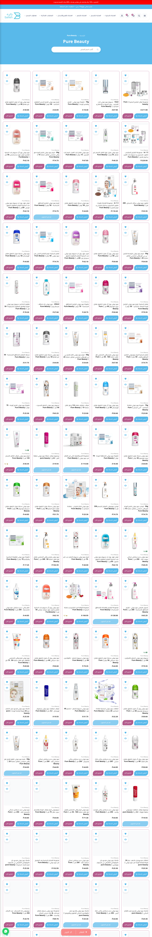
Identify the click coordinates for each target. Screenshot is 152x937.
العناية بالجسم (96, 15)
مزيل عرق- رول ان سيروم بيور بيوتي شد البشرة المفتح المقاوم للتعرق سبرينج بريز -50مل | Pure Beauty (76, 256)
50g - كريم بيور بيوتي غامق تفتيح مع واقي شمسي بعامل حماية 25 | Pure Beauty (17, 761)
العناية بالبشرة (110, 15)
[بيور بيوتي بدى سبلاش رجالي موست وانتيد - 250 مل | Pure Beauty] (106, 793)
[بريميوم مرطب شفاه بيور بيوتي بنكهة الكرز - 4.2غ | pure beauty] (46, 439)
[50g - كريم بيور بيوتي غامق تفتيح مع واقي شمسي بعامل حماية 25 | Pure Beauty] (17, 742)
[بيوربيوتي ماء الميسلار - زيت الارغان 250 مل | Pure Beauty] (17, 894)
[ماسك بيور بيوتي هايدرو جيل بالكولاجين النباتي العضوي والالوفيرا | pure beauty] (76, 894)
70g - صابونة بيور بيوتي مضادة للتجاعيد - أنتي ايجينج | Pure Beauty (137, 407)
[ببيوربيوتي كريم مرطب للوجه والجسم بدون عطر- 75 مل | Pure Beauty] (46, 793)
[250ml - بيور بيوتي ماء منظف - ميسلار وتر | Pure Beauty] (46, 287)
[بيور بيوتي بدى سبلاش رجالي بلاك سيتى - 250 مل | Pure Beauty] (106, 742)
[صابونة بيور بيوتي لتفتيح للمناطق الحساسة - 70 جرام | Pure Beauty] (76, 287)
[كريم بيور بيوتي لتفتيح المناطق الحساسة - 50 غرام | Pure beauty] (46, 186)
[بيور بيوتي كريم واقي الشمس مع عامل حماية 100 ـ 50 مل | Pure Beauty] (106, 338)
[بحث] (139, 15)
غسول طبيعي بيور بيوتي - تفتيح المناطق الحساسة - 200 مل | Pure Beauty (135, 610)
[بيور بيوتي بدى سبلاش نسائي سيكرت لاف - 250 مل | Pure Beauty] (76, 843)
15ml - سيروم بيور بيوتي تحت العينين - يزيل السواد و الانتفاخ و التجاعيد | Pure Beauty (107, 104)
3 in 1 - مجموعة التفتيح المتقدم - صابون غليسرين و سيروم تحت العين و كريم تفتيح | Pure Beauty (136, 155)
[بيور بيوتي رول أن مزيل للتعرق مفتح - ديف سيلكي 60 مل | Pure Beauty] (46, 641)
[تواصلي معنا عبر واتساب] (5, 931)
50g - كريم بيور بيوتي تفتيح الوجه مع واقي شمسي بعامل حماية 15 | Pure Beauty (46, 155)
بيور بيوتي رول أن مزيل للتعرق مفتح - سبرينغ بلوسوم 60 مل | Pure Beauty (135, 711)
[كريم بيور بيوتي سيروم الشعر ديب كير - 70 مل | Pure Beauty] (76, 540)
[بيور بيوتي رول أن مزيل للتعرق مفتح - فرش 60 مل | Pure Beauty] (106, 236)
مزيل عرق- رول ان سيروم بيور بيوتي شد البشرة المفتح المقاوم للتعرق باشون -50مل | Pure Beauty (106, 559)
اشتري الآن (127, 116)
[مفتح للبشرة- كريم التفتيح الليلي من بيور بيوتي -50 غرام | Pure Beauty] (46, 236)
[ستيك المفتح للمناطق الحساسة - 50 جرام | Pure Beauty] (17, 338)
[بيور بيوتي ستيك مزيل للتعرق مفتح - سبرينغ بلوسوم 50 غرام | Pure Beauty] (17, 489)
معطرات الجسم (31, 15)
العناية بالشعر (81, 15)
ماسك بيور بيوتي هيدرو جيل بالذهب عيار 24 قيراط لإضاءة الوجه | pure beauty (17, 711)
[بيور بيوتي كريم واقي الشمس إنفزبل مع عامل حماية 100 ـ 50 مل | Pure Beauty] (76, 793)
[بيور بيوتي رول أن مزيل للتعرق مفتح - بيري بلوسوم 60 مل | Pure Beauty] (106, 287)
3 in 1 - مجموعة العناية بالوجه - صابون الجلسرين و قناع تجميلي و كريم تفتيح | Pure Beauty (107, 205)
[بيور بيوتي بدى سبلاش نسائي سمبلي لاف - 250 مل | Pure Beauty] (46, 742)
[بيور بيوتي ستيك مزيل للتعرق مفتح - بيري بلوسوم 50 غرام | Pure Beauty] (135, 439)
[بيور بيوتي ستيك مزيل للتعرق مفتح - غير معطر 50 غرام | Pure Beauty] (46, 338)
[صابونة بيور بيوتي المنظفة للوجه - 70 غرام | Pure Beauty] (106, 439)
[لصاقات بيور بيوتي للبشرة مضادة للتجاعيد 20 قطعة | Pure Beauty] (106, 691)
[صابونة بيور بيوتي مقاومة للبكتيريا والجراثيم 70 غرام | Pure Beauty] (17, 540)
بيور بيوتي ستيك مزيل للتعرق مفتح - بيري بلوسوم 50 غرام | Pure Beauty (135, 458)
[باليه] (12, 15)
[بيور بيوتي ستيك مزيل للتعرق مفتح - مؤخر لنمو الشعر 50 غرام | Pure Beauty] (46, 489)
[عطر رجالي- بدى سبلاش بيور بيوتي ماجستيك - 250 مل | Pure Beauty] (17, 590)
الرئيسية (82, 35)
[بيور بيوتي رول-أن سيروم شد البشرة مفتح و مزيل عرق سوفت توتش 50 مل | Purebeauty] (46, 590)
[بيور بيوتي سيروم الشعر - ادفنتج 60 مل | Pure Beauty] (76, 691)
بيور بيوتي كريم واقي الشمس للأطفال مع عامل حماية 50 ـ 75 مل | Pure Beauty (17, 660)
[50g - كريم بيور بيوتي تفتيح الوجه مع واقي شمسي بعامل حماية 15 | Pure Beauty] (46, 135)
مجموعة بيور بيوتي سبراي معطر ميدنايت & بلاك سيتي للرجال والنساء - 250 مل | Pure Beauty (47, 913)
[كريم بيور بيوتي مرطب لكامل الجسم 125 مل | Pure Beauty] (17, 439)
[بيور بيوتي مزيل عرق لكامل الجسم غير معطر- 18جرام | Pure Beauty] (106, 135)
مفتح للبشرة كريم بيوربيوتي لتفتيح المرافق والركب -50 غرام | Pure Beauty (136, 357)
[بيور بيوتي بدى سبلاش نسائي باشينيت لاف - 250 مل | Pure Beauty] (17, 793)
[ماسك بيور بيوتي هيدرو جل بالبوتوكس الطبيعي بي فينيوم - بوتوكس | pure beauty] (106, 843)
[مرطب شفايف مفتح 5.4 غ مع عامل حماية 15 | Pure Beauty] (76, 388)
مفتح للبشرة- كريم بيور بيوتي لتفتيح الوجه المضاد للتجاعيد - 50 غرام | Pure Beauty (135, 306)
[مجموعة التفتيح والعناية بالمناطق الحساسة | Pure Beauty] (106, 590)
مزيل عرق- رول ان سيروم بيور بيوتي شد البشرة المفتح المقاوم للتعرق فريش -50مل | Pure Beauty (17, 205)
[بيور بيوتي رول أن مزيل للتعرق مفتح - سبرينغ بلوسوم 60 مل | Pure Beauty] (135, 691)
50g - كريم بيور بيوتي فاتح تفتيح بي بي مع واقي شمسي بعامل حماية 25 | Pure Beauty (76, 357)
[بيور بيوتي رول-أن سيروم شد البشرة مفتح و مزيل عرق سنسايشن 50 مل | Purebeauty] (17, 135)
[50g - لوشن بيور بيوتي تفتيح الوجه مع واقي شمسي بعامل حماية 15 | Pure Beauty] (135, 489)
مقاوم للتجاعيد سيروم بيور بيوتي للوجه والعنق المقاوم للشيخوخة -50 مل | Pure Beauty (17, 306)
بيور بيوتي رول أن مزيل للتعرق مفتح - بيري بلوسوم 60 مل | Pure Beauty (105, 306)
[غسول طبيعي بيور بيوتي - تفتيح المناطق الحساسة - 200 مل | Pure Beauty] (135, 590)
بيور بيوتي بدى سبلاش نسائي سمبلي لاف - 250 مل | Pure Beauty (48, 761)
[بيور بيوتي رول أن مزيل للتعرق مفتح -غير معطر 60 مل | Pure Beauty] (17, 85)
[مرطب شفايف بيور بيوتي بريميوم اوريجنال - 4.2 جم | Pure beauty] (46, 691)
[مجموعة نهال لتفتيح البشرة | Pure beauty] (135, 85)
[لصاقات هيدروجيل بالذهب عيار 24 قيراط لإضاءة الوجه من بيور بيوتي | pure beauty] (135, 843)
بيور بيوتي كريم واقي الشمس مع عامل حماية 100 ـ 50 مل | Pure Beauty (107, 357)
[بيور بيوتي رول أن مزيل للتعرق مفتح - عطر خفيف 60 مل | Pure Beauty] (135, 742)
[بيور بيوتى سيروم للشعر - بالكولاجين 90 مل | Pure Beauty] (76, 641)
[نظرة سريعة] (125, 81)
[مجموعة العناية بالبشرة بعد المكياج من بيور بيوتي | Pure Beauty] (46, 843)
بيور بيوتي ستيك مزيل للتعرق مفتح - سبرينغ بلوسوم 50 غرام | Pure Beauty (17, 509)
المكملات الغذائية (47, 15)
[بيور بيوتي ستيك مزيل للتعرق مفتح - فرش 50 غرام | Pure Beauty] (76, 186)
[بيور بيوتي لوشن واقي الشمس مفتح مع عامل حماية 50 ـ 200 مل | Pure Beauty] (46, 540)
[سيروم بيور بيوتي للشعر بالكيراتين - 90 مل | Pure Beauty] (135, 641)
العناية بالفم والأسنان (65, 15)
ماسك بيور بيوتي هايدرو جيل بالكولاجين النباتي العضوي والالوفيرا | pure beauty (76, 913)
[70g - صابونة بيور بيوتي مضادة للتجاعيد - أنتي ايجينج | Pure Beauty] (135, 388)
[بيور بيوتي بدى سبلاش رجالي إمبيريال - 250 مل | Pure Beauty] (76, 742)
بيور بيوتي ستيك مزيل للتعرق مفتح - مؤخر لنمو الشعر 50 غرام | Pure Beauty (46, 509)
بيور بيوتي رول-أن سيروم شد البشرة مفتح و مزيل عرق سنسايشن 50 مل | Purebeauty (17, 155)
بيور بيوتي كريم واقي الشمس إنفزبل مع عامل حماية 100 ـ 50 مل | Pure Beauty (76, 812)
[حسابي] (122, 15)
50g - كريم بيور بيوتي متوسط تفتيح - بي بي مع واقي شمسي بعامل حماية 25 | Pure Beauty (135, 256)
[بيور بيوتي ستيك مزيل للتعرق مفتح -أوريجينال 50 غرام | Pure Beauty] (17, 236)
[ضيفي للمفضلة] (125, 75)
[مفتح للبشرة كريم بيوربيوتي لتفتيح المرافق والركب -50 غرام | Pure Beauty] (135, 338)
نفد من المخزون (46, 217)
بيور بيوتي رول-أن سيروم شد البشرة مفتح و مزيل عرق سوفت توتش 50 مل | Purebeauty (46, 610)
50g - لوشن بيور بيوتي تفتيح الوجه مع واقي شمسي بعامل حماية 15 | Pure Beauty (136, 509)
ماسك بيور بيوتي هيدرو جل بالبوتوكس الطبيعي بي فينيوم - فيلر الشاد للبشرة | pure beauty (17, 863)
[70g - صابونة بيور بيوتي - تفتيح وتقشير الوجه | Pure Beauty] (76, 85)
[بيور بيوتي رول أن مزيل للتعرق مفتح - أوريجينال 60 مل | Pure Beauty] (106, 388)
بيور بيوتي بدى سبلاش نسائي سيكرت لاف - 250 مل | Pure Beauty (78, 863)
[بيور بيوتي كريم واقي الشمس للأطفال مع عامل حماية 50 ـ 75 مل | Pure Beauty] (17, 641)
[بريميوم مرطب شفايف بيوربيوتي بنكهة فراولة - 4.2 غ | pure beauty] (135, 793)
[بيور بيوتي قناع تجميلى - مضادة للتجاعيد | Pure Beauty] (76, 489)
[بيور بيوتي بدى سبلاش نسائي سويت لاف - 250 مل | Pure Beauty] (135, 540)
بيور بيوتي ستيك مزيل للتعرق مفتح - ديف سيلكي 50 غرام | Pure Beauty (105, 660)
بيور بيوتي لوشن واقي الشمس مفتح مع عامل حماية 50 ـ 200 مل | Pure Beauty (46, 559)
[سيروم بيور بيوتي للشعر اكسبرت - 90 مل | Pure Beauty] (46, 388)
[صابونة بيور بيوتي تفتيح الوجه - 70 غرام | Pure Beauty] (17, 388)
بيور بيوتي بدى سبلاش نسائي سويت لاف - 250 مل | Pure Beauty (137, 559)
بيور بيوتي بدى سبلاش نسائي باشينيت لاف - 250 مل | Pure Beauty (19, 812)
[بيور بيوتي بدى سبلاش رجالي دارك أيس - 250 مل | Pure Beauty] (106, 894)
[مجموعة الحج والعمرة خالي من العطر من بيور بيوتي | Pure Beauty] (76, 439)
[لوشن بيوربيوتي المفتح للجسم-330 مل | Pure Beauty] (106, 489)
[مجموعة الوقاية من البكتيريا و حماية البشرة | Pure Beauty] (76, 590)
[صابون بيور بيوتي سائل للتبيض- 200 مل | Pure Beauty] (135, 186)
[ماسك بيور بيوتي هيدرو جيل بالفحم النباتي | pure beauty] (135, 894)
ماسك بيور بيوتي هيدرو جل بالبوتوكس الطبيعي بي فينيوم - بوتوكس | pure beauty (107, 863)
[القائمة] (144, 15)
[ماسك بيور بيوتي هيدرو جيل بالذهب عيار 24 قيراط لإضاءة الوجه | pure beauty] (17, 691)
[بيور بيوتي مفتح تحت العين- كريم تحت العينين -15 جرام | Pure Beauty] (76, 135)
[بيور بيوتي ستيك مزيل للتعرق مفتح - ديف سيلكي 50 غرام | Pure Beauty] (106, 641)
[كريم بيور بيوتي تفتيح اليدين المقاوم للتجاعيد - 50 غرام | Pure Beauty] (46, 85)
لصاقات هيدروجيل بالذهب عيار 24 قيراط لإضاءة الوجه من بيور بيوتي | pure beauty (136, 863)
